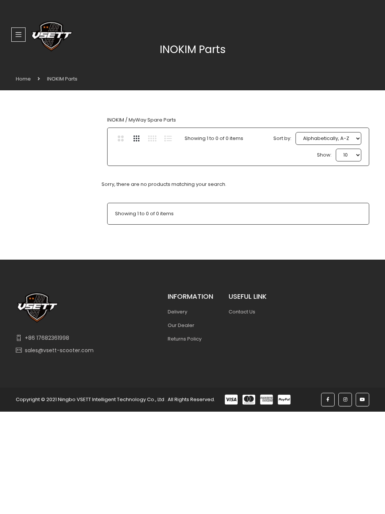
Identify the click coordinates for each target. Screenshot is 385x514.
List (168, 138)
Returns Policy (185, 338)
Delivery (177, 311)
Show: (324, 154)
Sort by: (282, 138)
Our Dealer (181, 325)
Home (23, 78)
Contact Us (242, 311)
